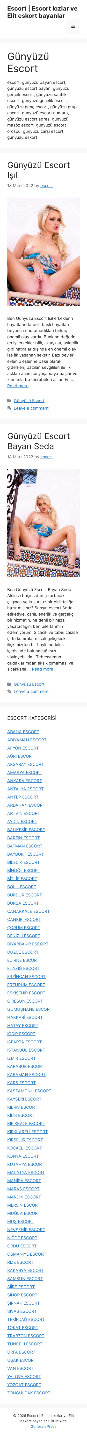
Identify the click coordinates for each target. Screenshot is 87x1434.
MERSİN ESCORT (23, 1205)
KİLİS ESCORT (21, 1115)
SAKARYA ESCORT (25, 1270)
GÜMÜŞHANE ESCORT (29, 1009)
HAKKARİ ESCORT (25, 1017)
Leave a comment (31, 408)
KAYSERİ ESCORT (24, 1099)
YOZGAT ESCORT (24, 1384)
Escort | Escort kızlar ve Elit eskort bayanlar (42, 12)
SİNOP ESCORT (22, 1295)
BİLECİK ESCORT (23, 862)
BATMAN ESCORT (25, 846)
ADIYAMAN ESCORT (27, 740)
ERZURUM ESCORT (26, 984)
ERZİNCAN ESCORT (26, 976)
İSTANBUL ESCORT (26, 1050)
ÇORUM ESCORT (23, 927)
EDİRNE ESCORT (23, 960)
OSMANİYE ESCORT (26, 1254)
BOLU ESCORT (21, 886)
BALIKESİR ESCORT (26, 829)
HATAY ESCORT (22, 1025)
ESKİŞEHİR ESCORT (26, 993)
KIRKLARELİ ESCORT (27, 1131)
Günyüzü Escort (29, 400)
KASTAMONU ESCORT (29, 1091)
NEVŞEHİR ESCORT (26, 1229)
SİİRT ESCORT (21, 1286)
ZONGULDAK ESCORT (29, 1393)
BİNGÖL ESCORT (23, 870)
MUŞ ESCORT (20, 1221)
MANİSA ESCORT (24, 1180)
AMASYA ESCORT (24, 772)
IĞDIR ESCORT (21, 1033)
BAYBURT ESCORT (25, 854)
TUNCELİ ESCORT (25, 1344)
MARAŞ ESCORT (23, 1188)
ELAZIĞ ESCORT (23, 968)
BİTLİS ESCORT (22, 878)
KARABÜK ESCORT (25, 1066)
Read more (18, 385)
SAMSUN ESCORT (25, 1278)
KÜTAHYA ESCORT (25, 1164)
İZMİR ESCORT (21, 1058)
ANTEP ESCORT (23, 797)
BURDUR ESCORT (24, 895)
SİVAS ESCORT (22, 1311)
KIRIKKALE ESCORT (26, 1123)
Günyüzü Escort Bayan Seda (38, 441)
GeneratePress (44, 1426)
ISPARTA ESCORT (24, 1042)
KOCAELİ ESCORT (24, 1148)
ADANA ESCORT (23, 731)
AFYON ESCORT (23, 748)
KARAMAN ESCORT (26, 1074)
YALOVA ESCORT (24, 1376)
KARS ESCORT (21, 1082)
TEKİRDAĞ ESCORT (26, 1319)
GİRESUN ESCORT (25, 1001)
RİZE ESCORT (20, 1262)
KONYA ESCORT (23, 1156)
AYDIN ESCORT (22, 821)
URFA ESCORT (21, 1352)
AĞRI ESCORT (20, 756)
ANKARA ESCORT (24, 780)
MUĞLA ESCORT (23, 1213)
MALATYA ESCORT (26, 1172)
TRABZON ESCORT (25, 1335)
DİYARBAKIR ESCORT (28, 944)
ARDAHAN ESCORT (26, 805)
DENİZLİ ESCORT (23, 935)
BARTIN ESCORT (23, 837)
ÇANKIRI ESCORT (24, 919)
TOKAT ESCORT (22, 1327)
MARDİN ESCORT (24, 1197)
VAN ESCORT (20, 1368)
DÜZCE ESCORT (23, 952)
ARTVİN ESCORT (23, 813)
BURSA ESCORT (23, 903)
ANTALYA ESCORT (25, 789)
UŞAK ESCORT (21, 1360)
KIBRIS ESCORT (22, 1107)
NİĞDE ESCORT (22, 1237)
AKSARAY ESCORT (25, 764)
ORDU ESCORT (22, 1246)
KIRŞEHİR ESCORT (25, 1140)
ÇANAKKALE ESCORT (28, 911)
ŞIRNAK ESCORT (23, 1303)
